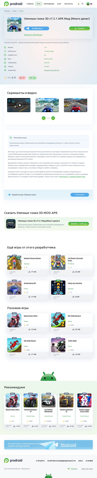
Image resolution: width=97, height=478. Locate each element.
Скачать (80, 28)
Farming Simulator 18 (66, 410)
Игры (39, 4)
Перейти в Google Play (51, 70)
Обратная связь (87, 469)
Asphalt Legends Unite (77, 176)
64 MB (77, 297)
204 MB (90, 426)
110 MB (33, 329)
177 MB (33, 272)
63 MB (36, 426)
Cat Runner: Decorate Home (75, 259)
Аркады (27, 264)
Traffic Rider (72, 341)
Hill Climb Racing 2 (74, 316)
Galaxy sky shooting (75, 283)
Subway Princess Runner (32, 258)
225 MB (77, 272)
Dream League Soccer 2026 (84, 410)
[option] (20, 105)
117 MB (33, 354)
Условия (89, 461)
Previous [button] (44, 118)
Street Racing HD (30, 283)
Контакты (69, 4)
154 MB (77, 354)
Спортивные (84, 416)
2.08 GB (54, 426)
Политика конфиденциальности (61, 461)
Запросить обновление (33, 35)
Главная (30, 4)
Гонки (21, 11)
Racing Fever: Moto (30, 316)
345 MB (72, 426)
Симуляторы (30, 416)
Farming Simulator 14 (30, 410)
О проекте (40, 461)
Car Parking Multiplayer (48, 410)
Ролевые (71, 264)
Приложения (49, 4)
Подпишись (79, 194)
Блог (59, 4)
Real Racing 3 (64, 176)
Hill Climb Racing (30, 341)
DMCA (80, 461)
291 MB (77, 329)
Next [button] (53, 118)
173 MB (33, 297)
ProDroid (68, 445)
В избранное (37, 28)
